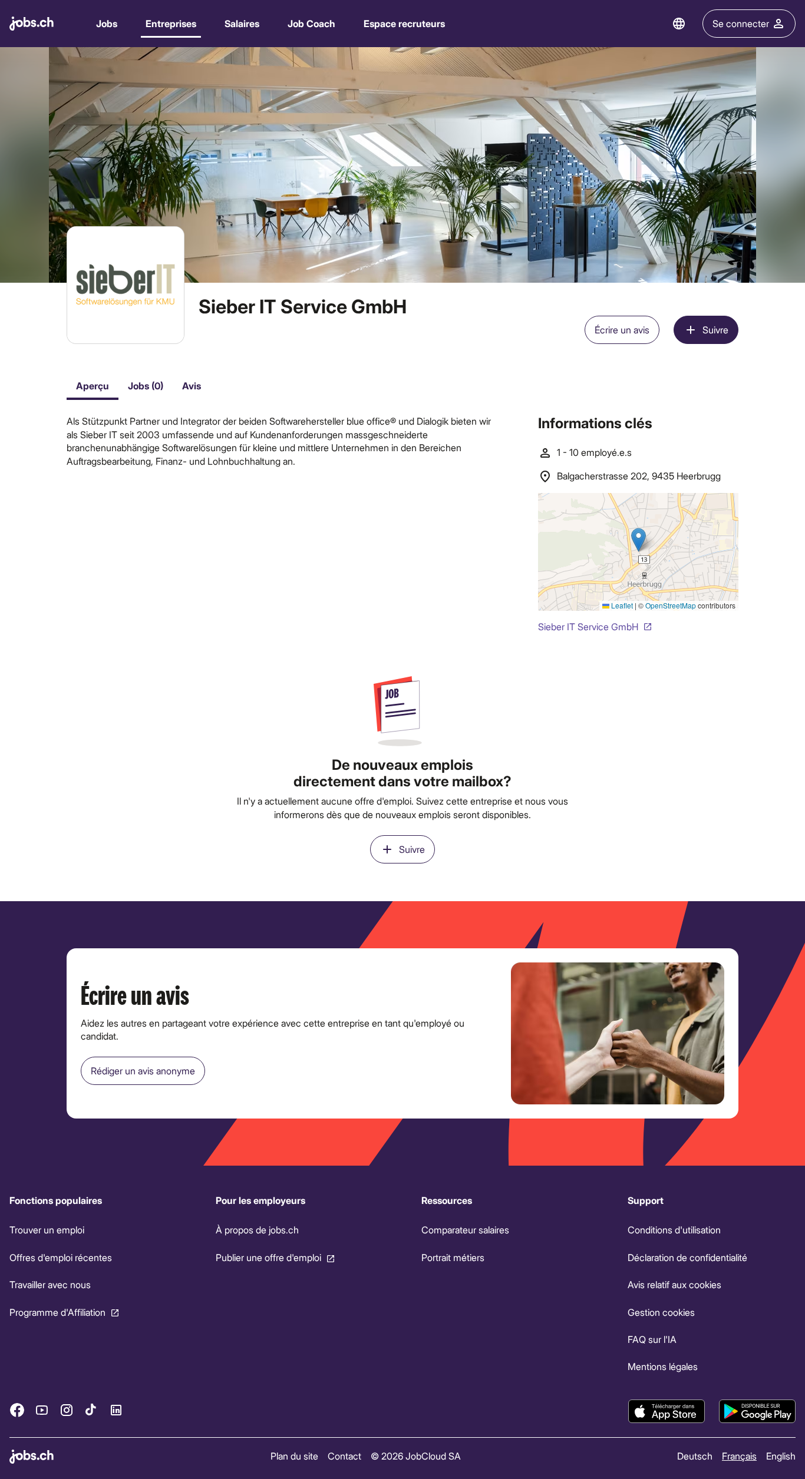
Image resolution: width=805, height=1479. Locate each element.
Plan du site (294, 1455)
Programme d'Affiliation (57, 1312)
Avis (191, 385)
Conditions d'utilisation (674, 1229)
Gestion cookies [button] (661, 1312)
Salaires (242, 23)
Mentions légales (663, 1366)
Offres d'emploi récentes (60, 1257)
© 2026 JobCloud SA (416, 1455)
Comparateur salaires (465, 1229)
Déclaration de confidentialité (687, 1257)
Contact (344, 1455)
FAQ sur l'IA (652, 1339)
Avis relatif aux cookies (674, 1284)
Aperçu (92, 385)
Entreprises (171, 23)
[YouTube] (42, 1409)
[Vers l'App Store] (666, 1411)
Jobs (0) (145, 385)
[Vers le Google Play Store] (757, 1411)
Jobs (106, 23)
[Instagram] (66, 1409)
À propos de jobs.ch (257, 1229)
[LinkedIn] (116, 1409)
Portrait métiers (452, 1257)
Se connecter (740, 23)
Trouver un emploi (46, 1229)
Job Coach (311, 23)
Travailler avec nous (50, 1284)
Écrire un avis (622, 329)
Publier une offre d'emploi (268, 1257)
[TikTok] (91, 1409)
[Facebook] (17, 1409)
